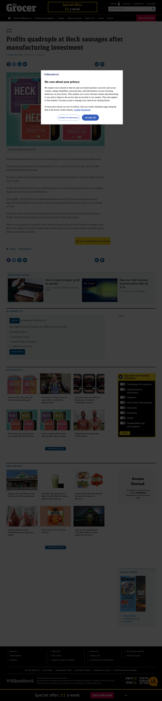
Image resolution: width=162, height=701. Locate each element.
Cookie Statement (82, 109)
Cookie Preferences (68, 117)
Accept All (90, 117)
